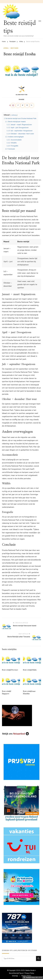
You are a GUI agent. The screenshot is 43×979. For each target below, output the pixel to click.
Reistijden (14, 48)
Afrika (6, 48)
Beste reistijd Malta (29, 670)
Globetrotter (21, 94)
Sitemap (15, 976)
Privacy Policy (29, 973)
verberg (13, 115)
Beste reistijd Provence (10, 670)
